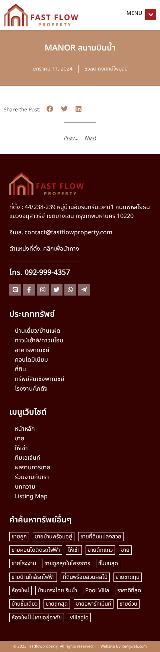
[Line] (15, 290)
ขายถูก (19, 536)
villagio (79, 617)
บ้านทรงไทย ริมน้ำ (57, 590)
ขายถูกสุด (57, 604)
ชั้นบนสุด (108, 563)
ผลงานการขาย (33, 467)
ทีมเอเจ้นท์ (27, 457)
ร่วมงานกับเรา (32, 477)
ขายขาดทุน (128, 577)
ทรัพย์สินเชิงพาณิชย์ (39, 379)
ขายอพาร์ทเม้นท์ (93, 604)
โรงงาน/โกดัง (31, 388)
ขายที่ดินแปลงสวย (100, 536)
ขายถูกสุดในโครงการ (67, 563)
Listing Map (31, 496)
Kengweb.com (134, 646)
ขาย (20, 438)
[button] (50, 109)
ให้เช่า (21, 448)
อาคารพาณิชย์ (32, 350)
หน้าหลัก (25, 428)
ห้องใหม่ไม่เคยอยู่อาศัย (37, 617)
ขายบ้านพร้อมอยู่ (53, 536)
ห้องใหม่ (20, 590)
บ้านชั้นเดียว (25, 604)
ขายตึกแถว (100, 550)
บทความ (25, 486)
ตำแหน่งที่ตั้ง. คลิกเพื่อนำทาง (44, 248)
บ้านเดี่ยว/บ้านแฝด (37, 330)
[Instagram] (43, 290)
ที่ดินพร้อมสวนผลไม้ (85, 577)
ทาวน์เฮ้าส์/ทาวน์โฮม (39, 340)
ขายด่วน (128, 604)
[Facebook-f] (29, 290)
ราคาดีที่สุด (129, 590)
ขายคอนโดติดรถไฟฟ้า (36, 550)
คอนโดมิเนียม (31, 359)
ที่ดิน (20, 369)
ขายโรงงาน (24, 563)
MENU (134, 13)
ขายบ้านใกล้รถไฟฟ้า (33, 577)
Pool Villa (97, 590)
